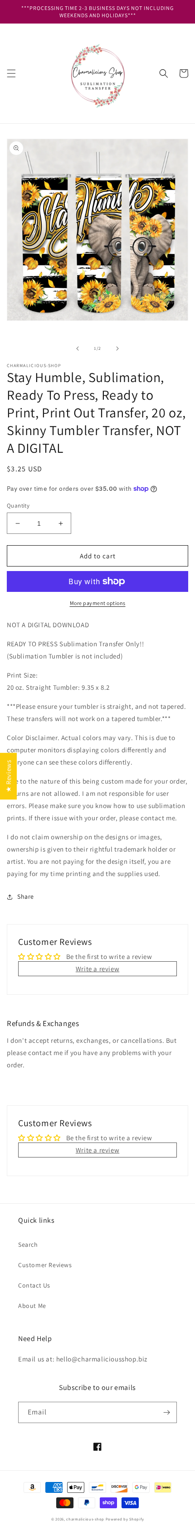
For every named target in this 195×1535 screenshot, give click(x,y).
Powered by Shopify (125, 1518)
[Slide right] (117, 348)
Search (28, 1244)
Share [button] (25, 896)
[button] (11, 73)
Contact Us (34, 1285)
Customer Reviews (45, 1265)
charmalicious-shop (85, 1518)
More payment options (98, 603)
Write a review (97, 968)
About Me (32, 1306)
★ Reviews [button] (8, 776)
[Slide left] (78, 348)
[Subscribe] (166, 1412)
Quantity (18, 505)
